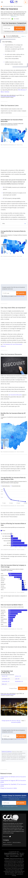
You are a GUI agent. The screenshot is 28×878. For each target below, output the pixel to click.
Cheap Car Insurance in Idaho (8, 788)
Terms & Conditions (14, 856)
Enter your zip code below (8, 693)
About (4, 842)
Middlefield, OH (19, 681)
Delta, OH (4, 684)
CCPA (21, 856)
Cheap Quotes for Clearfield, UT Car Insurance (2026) (13, 785)
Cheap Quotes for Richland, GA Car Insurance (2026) (13, 777)
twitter (10, 836)
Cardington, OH (6, 678)
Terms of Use (20, 31)
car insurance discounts (15, 395)
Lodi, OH (17, 678)
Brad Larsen (15, 36)
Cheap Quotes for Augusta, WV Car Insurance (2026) (13, 781)
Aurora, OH (4, 676)
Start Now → (22, 688)
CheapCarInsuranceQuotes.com (11, 853)
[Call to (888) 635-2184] (25, 2)
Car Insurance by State (8, 6)
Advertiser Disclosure (7, 844)
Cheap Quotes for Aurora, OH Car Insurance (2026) (11, 721)
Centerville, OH (5, 681)
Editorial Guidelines (7, 751)
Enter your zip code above (8, 95)
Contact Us (9, 842)
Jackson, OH (18, 676)
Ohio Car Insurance (18, 6)
